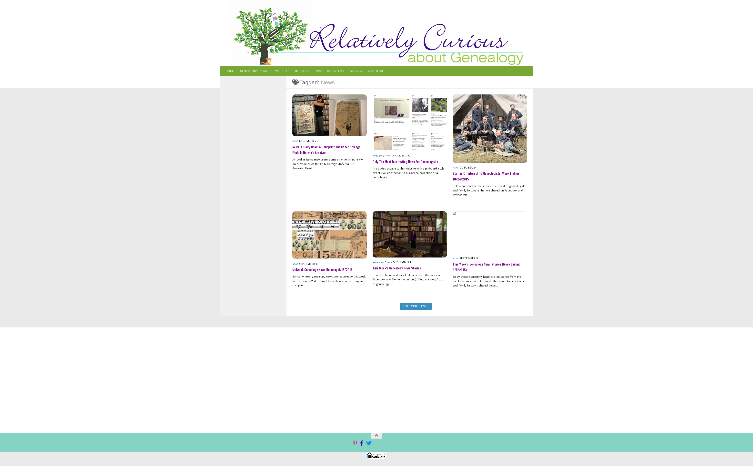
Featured (377, 156)
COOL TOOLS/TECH (330, 71)
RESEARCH (302, 71)
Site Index (356, 71)
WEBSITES (282, 71)
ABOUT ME (376, 71)
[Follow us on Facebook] (362, 443)
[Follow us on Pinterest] (354, 443)
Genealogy (378, 263)
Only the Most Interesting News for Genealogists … (407, 161)
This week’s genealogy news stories (397, 268)
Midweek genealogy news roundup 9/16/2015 (322, 269)
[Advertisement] (362, 392)
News (295, 141)
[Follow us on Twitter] (369, 443)
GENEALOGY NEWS (253, 71)
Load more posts (415, 306)
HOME (230, 71)
